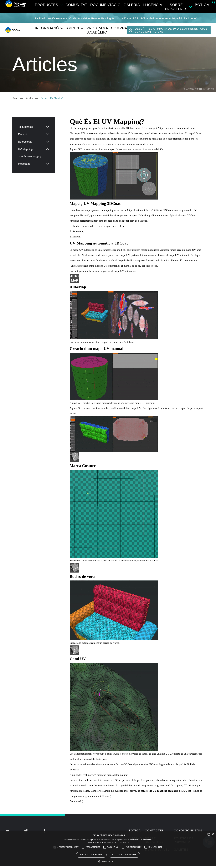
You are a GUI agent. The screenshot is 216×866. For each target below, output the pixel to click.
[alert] (108, 848)
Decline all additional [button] (124, 855)
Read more (124, 842)
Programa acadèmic (97, 30)
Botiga (202, 5)
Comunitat (76, 5)
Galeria (132, 5)
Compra (119, 28)
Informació (47, 28)
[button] (107, 861)
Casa (15, 98)
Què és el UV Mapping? (31, 156)
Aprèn (72, 28)
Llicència (152, 5)
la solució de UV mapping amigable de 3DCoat (164, 790)
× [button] (213, 834)
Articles (29, 98)
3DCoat (167, 210)
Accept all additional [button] (91, 855)
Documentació (105, 5)
